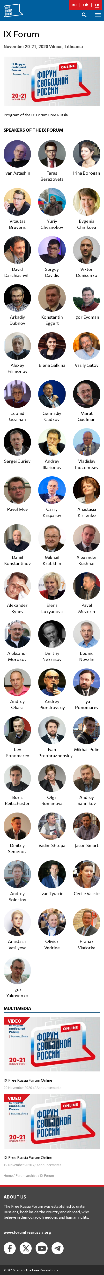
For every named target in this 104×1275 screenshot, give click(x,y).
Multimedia (17, 1008)
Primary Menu (97, 20)
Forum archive (26, 1175)
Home (8, 1175)
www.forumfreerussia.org (27, 1232)
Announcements (49, 1087)
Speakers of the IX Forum (33, 130)
